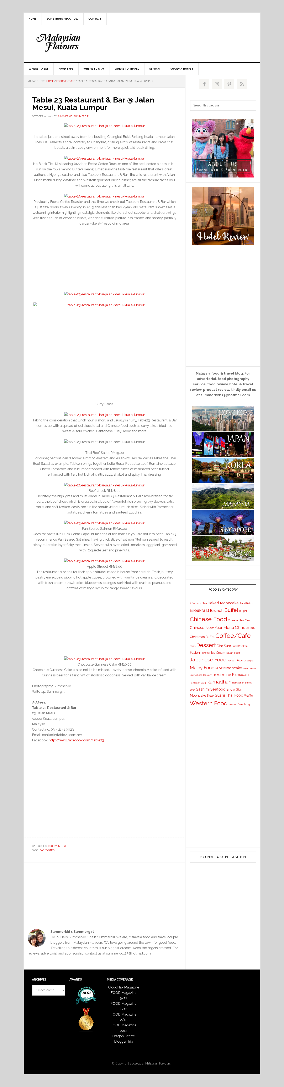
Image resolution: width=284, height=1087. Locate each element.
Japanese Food (208, 659)
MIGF (218, 668)
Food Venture (57, 846)
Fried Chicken (240, 646)
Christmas (245, 627)
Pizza (216, 674)
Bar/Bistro (47, 850)
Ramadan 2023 (198, 682)
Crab (192, 646)
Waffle (248, 695)
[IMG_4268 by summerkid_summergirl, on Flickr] (104, 349)
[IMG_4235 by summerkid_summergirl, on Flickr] (104, 158)
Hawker (205, 652)
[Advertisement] (173, 42)
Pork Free (225, 674)
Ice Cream (218, 652)
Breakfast (199, 610)
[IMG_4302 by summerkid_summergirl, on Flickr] (104, 659)
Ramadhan (218, 682)
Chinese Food (208, 619)
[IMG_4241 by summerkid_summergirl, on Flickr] (104, 294)
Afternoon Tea (198, 603)
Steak (210, 695)
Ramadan (240, 674)
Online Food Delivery (201, 675)
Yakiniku (232, 704)
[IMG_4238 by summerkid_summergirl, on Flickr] (104, 126)
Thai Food (234, 695)
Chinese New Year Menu (212, 627)
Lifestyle (248, 660)
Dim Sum (224, 646)
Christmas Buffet (202, 637)
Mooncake (232, 668)
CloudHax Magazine (123, 987)
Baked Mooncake (223, 603)
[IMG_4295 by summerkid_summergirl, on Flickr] (104, 485)
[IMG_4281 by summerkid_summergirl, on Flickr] (104, 523)
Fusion (195, 652)
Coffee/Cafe (233, 635)
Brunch (216, 610)
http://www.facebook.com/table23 (76, 740)
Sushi (220, 695)
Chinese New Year (239, 620)
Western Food (208, 703)
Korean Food (235, 660)
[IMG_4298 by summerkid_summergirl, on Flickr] (104, 561)
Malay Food (202, 667)
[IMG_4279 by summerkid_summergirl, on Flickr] (104, 415)
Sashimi (203, 689)
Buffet (231, 610)
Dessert (206, 645)
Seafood (218, 689)
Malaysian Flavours (59, 42)
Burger (243, 611)
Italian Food (233, 652)
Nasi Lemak (249, 668)
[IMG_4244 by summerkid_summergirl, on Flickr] (104, 196)
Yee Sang (244, 704)
